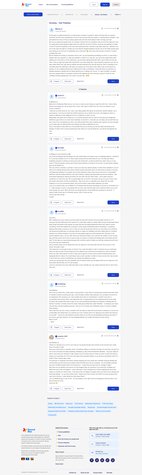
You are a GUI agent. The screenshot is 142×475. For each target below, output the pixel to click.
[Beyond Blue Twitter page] (107, 463)
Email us (99, 452)
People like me (69, 14)
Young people (84, 14)
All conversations (52, 4)
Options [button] (117, 14)
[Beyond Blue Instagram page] (102, 463)
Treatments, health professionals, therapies (81, 411)
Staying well (91, 407)
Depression (69, 403)
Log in (94, 4)
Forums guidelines (67, 4)
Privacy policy (97, 472)
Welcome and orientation (103, 411)
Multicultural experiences (92, 403)
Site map (109, 472)
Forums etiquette (63, 442)
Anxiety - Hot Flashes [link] (101, 14)
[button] (51, 81)
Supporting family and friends (57, 411)
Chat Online (101, 443)
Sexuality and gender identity (76, 407)
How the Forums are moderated (68, 439)
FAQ (59, 435)
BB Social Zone (59, 403)
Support (116, 4)
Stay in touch (59, 464)
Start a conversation (33, 14)
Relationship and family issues (57, 407)
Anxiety (50, 403)
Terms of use (84, 472)
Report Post (80, 81)
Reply (113, 81)
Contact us (72, 472)
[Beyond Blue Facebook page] (91, 463)
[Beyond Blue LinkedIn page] (112, 463)
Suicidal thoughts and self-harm (106, 407)
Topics (41, 4)
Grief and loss (79, 403)
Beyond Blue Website (28, 430)
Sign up (105, 4)
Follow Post (68, 81)
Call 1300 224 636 (103, 434)
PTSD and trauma (108, 403)
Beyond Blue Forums (28, 5)
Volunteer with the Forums (66, 446)
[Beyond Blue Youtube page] (97, 463)
